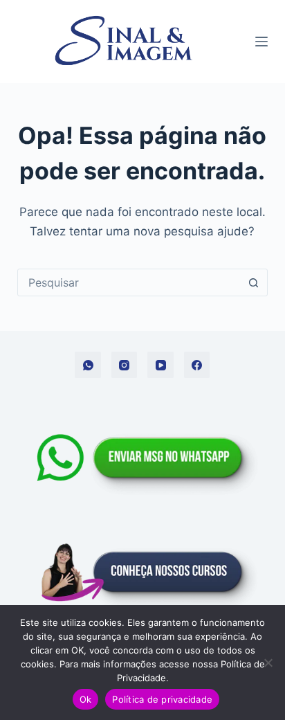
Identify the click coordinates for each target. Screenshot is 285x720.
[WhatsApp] (88, 365)
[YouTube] (160, 365)
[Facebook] (197, 365)
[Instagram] (124, 365)
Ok (86, 699)
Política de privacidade (162, 699)
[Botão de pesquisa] (253, 282)
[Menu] (261, 41)
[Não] (268, 662)
